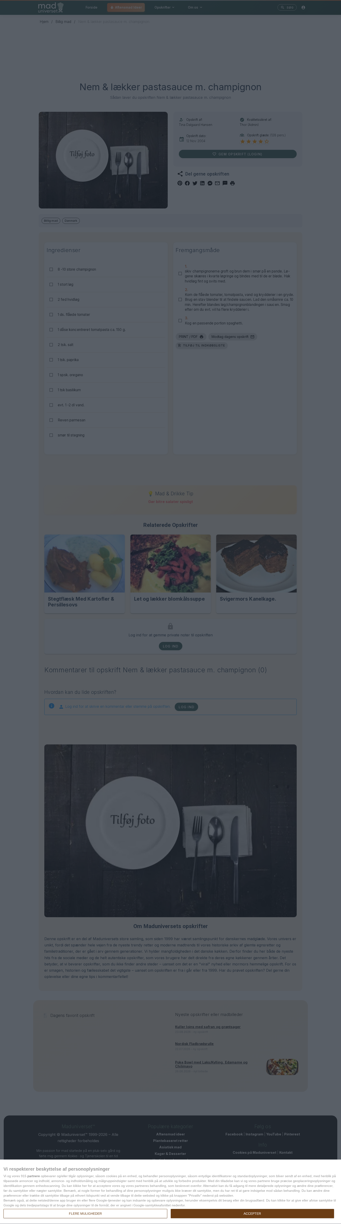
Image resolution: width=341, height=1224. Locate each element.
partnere (33, 1176)
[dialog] (170, 1192)
